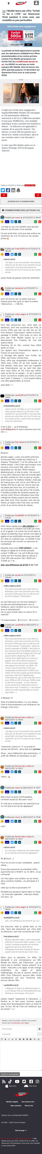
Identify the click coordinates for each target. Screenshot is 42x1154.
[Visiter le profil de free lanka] (2, 443)
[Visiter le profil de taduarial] (2, 289)
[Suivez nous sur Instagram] (38, 1081)
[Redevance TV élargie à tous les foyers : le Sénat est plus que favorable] (38, 195)
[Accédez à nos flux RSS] (4, 1081)
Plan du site (29, 1106)
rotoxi (18, 217)
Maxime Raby (30, 185)
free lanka (20, 442)
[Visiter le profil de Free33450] (2, 249)
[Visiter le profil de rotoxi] (2, 217)
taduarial (19, 288)
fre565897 (20, 515)
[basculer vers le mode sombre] (9, 3)
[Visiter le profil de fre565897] (2, 516)
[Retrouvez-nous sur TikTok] (10, 1081)
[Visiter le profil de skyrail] (2, 576)
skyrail (18, 575)
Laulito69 (19, 395)
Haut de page (20, 1130)
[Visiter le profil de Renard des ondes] (2, 718)
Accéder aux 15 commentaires (21, 201)
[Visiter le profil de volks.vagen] (2, 315)
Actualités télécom (25, 1138)
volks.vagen (21, 314)
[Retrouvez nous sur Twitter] (24, 1081)
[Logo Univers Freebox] (21, 3)
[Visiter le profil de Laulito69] (2, 396)
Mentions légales (12, 1102)
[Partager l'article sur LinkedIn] (13, 191)
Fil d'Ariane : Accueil (8, 1138)
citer (7, 222)
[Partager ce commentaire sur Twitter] (12, 221)
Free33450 (20, 249)
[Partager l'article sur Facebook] (8, 191)
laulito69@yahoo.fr (9, 429)
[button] (2, 1039)
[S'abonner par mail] (18, 191)
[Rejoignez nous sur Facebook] (31, 1081)
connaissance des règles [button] (20, 1023)
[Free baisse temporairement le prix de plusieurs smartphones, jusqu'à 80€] (4, 195)
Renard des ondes (23, 717)
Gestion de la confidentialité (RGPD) (14, 1115)
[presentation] (2, 1039)
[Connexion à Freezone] (36, 3)
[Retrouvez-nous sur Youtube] (17, 1081)
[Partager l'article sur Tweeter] (3, 191)
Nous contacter (16, 1106)
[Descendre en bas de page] (15, 221)
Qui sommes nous (28, 1102)
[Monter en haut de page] (19, 221)
